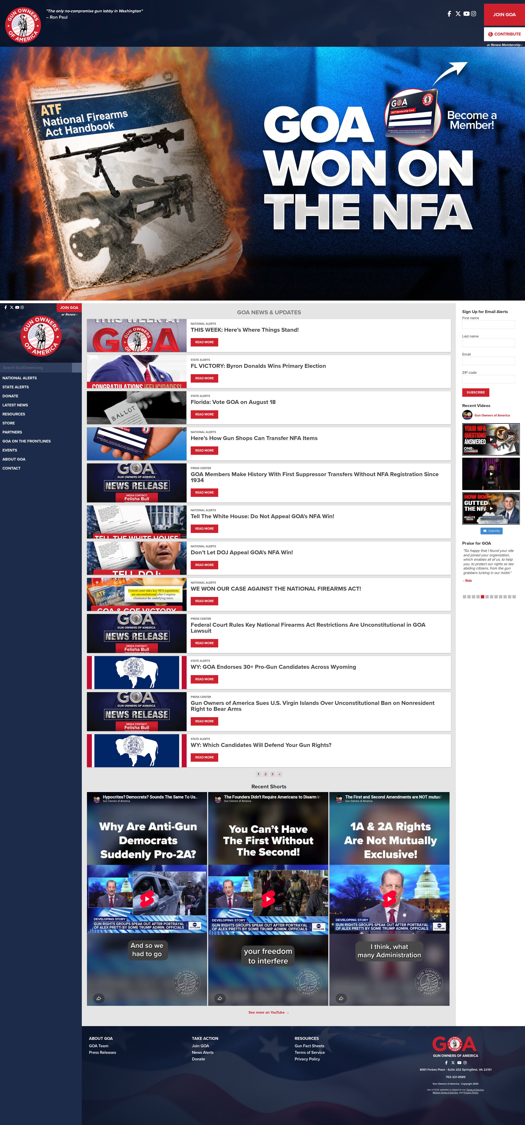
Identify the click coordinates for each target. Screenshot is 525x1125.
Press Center (201, 468)
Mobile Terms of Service (445, 1092)
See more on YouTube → (269, 1012)
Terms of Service (310, 1052)
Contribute (507, 34)
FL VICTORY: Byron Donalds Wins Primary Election (258, 366)
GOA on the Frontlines (26, 441)
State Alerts (15, 387)
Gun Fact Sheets (309, 1046)
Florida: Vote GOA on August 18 (233, 402)
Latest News (15, 405)
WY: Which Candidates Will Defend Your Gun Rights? (261, 745)
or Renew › (69, 314)
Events (9, 450)
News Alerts (202, 1052)
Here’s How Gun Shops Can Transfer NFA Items (254, 438)
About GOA (13, 459)
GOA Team (98, 1046)
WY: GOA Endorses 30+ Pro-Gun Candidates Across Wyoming (273, 667)
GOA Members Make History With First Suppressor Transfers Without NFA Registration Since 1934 (315, 477)
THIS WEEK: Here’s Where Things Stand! (245, 330)
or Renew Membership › (504, 45)
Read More (204, 342)
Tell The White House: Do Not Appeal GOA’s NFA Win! (262, 516)
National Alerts (19, 378)
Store (8, 423)
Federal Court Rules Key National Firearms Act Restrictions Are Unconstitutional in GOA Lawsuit (308, 628)
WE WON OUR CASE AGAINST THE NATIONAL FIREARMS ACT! (276, 589)
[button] (464, 596)
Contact (11, 468)
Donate (10, 396)
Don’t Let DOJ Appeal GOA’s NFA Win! (242, 552)
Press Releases (102, 1052)
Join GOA (504, 15)
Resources (13, 414)
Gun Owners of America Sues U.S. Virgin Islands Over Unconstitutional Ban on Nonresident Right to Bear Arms (313, 706)
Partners (12, 432)
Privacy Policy (307, 1059)
